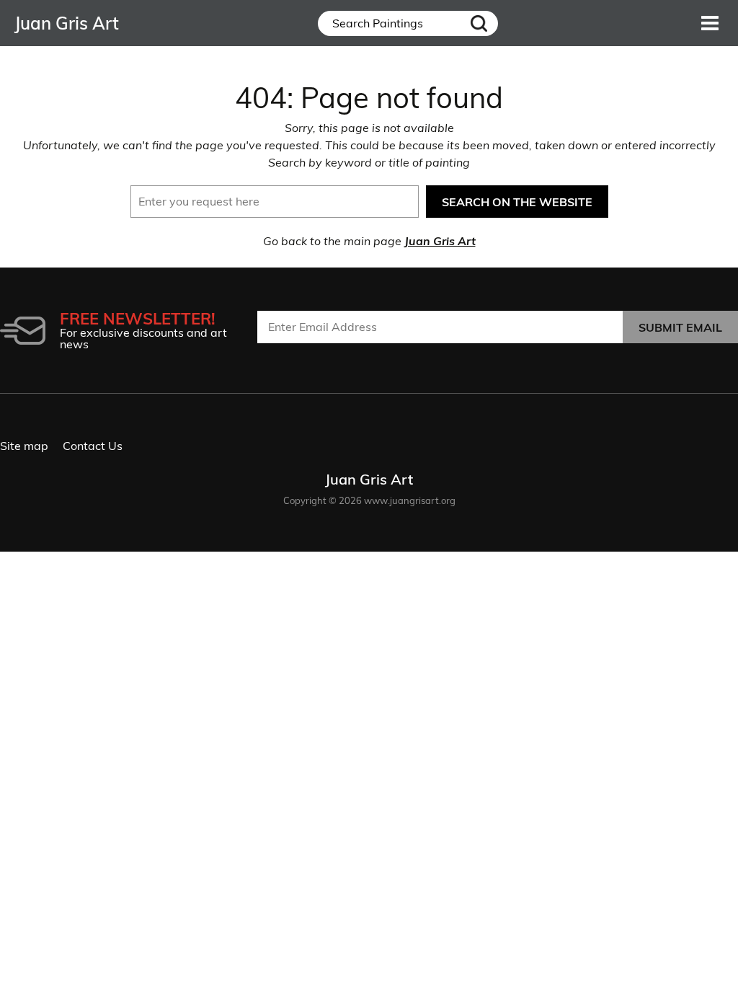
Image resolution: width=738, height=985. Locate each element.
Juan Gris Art (440, 241)
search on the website (517, 202)
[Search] (479, 23)
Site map (24, 445)
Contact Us (93, 445)
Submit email (680, 327)
